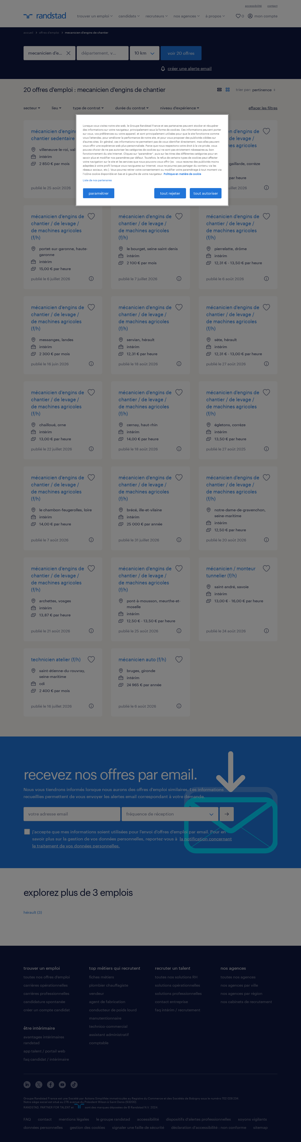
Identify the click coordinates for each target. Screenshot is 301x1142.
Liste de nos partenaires (97, 180)
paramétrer (99, 193)
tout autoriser (206, 193)
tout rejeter (170, 193)
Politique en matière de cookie (182, 173)
